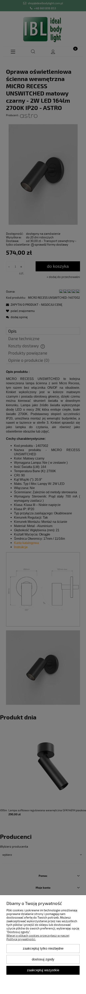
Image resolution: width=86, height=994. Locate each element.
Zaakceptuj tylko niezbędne (43, 948)
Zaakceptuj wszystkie (43, 970)
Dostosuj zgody (43, 959)
